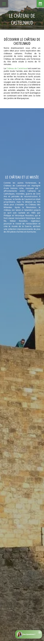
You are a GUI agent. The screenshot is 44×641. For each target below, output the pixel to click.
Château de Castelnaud (17, 68)
